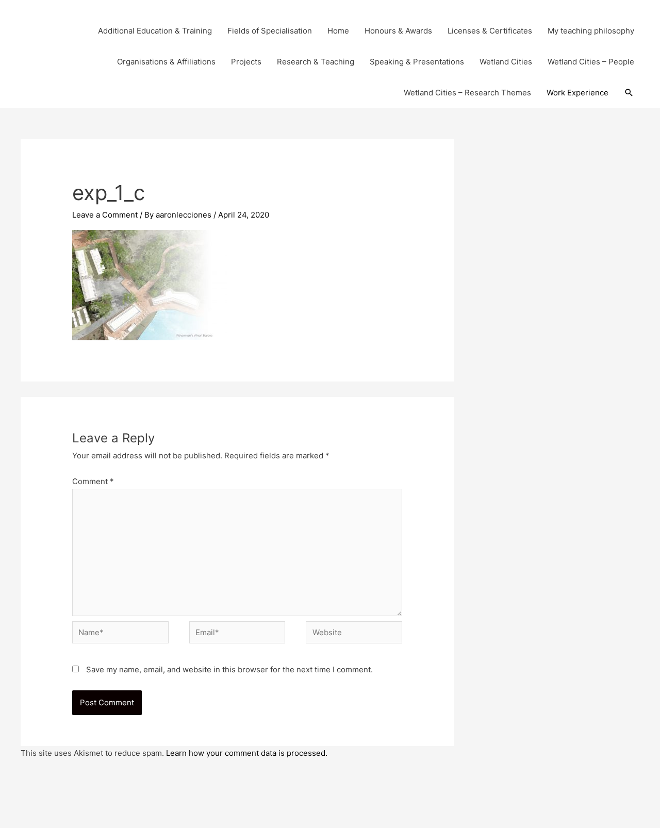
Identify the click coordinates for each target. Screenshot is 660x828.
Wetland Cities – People (591, 62)
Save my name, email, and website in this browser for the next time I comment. (229, 669)
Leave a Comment (105, 215)
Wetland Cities (506, 62)
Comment (93, 481)
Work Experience (577, 92)
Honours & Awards (398, 31)
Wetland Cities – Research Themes (467, 92)
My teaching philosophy (591, 31)
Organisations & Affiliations (166, 62)
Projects (246, 62)
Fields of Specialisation (269, 31)
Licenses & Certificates (490, 31)
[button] (629, 93)
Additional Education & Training (155, 31)
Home (338, 31)
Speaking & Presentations (417, 62)
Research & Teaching (315, 62)
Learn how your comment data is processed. (246, 753)
